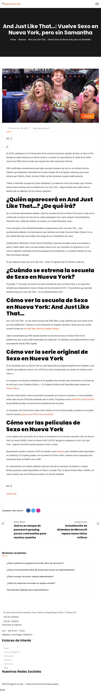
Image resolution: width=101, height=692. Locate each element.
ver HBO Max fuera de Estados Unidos (41, 328)
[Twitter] (33, 510)
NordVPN (75, 399)
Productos (8, 656)
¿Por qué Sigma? (11, 652)
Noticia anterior (19, 522)
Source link (11, 494)
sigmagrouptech (41, 128)
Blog (6, 668)
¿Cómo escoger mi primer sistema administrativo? (30, 576)
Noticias (22, 39)
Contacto (8, 664)
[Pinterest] (38, 510)
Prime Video (12, 388)
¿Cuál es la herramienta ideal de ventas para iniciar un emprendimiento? (41, 570)
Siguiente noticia (81, 522)
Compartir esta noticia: (12, 510)
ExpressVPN (88, 399)
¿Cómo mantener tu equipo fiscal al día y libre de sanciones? (35, 563)
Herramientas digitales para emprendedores (28, 590)
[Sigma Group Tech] (11, 4)
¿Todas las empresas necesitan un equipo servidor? (31, 583)
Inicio (6, 648)
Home (13, 39)
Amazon (61, 451)
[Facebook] (28, 510)
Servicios (8, 660)
